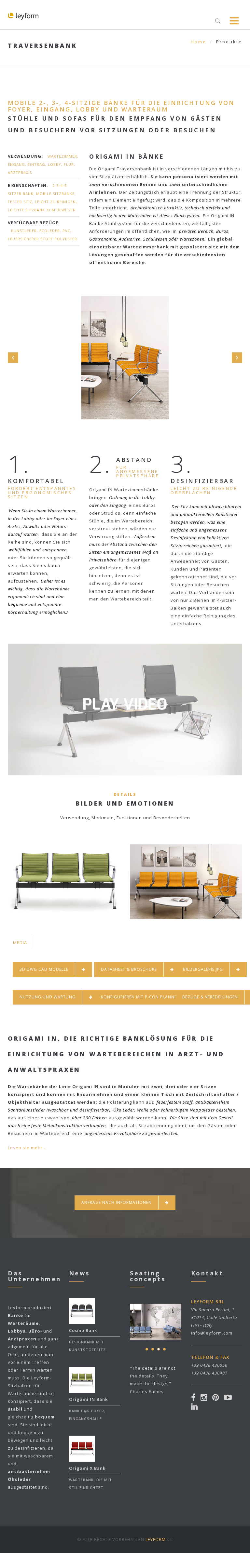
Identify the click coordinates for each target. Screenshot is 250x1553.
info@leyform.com (211, 1333)
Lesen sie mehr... (27, 1148)
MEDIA (20, 942)
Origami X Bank (87, 1468)
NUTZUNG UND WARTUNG (48, 997)
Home (198, 42)
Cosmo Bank (83, 1330)
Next (237, 357)
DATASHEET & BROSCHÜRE (129, 969)
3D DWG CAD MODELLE (44, 969)
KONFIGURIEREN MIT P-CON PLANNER (140, 997)
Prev (13, 357)
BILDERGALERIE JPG (203, 969)
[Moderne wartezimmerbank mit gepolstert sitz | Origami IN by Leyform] (125, 732)
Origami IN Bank (88, 1399)
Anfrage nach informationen (116, 1202)
